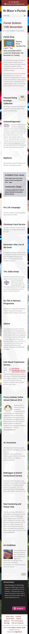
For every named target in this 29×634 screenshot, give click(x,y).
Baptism (6, 621)
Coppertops (18, 632)
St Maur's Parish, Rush (17, 627)
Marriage (7, 623)
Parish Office (10, 619)
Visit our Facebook (17, 623)
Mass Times (10, 616)
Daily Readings (9, 582)
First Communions (17, 621)
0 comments (20, 31)
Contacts (18, 616)
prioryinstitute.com (9, 430)
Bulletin (12, 31)
